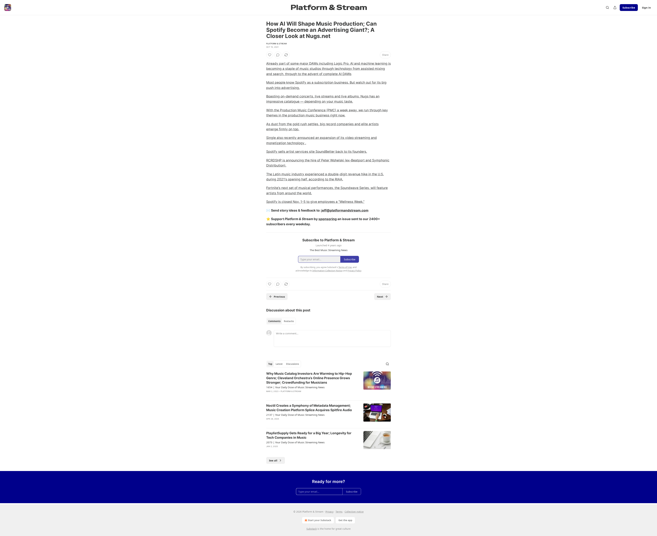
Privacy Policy (354, 270)
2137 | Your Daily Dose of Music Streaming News (295, 414)
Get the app (345, 520)
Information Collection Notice (327, 270)
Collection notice (354, 511)
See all (273, 460)
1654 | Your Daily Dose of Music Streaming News (295, 387)
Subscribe (628, 7)
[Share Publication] (614, 7)
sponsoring (327, 219)
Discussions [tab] (292, 363)
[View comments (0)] (277, 54)
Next (380, 296)
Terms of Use (345, 267)
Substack (311, 528)
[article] (328, 384)
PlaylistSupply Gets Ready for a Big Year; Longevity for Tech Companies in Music (308, 435)
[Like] (269, 54)
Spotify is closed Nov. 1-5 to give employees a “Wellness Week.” (315, 202)
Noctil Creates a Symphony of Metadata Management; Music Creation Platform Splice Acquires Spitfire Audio (309, 408)
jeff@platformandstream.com (344, 210)
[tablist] (281, 321)
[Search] (607, 7)
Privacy (329, 511)
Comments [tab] (274, 321)
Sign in (646, 7)
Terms (339, 511)
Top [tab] (270, 363)
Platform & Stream (276, 43)
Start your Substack (319, 520)
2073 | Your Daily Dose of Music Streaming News (295, 442)
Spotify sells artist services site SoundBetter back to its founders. (316, 152)
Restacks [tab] (289, 321)
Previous (279, 296)
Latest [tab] (279, 363)
